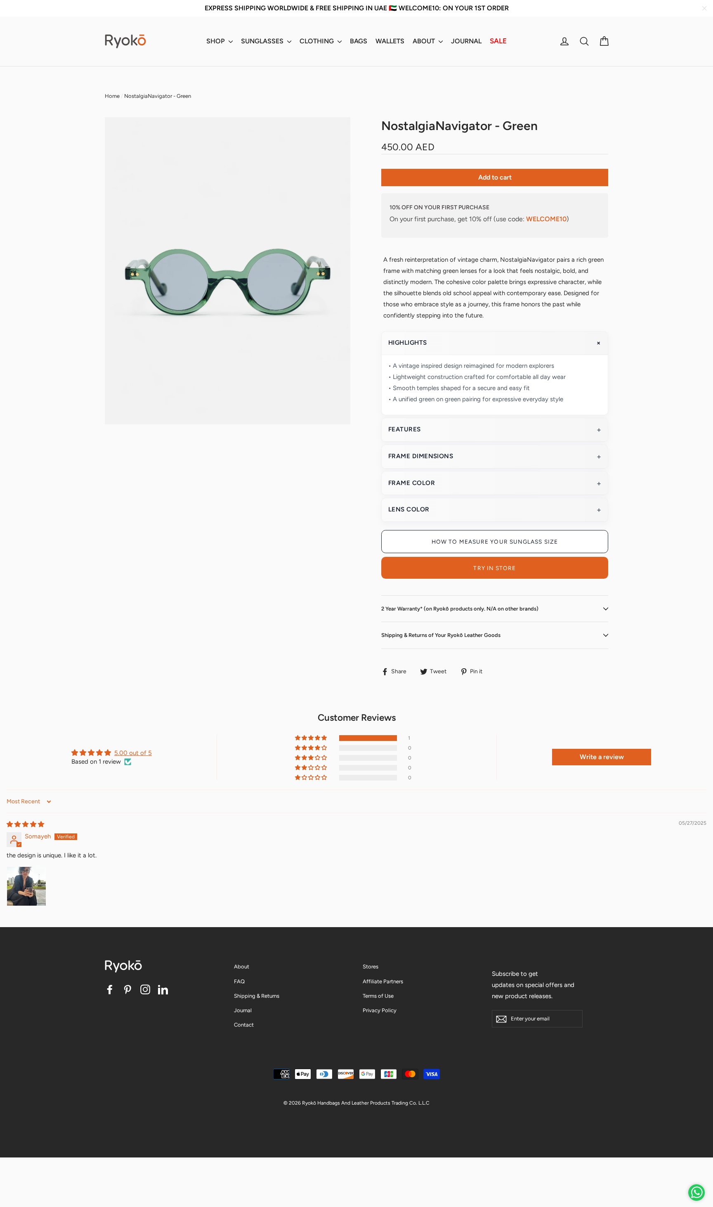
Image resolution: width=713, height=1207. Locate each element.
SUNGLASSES (263, 41)
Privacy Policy (380, 1010)
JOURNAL (466, 41)
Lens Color (409, 509)
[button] (311, 738)
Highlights (407, 342)
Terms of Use (378, 996)
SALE (498, 41)
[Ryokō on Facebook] (110, 989)
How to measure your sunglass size (495, 541)
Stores (370, 966)
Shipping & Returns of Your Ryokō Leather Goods (441, 635)
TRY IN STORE (494, 568)
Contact (244, 1025)
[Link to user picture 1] (26, 886)
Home (112, 96)
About (241, 966)
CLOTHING (317, 41)
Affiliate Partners (383, 981)
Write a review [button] (602, 757)
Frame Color (411, 483)
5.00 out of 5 (133, 753)
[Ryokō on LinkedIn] (163, 989)
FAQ (239, 981)
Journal (243, 1010)
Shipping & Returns (256, 996)
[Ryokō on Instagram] (145, 989)
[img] (25, 824)
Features (404, 429)
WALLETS (389, 41)
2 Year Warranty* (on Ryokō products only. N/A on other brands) (459, 609)
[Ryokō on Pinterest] (127, 989)
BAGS (358, 41)
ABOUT (425, 41)
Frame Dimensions (420, 456)
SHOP (216, 41)
